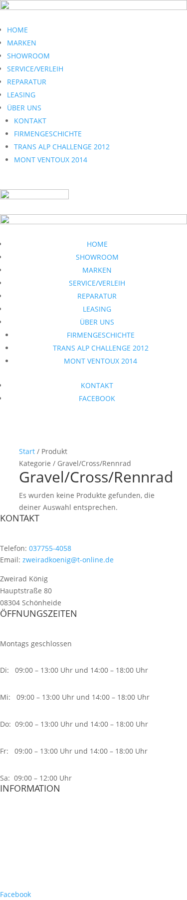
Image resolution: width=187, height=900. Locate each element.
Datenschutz (21, 818)
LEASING (21, 94)
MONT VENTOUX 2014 (50, 159)
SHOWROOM (28, 55)
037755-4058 (50, 548)
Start (27, 451)
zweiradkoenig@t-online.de (68, 559)
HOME (17, 29)
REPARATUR (26, 81)
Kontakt (12, 856)
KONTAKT (30, 120)
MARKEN (21, 42)
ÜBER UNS (24, 107)
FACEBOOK (97, 398)
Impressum (19, 837)
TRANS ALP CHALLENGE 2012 (62, 146)
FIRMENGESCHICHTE (48, 133)
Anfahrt (12, 875)
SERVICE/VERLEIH (35, 68)
